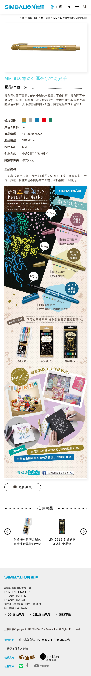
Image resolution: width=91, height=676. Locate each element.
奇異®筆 (45, 18)
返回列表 (25, 487)
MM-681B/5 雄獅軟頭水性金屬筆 (62, 542)
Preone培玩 (62, 639)
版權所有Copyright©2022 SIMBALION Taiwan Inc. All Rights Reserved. (42, 629)
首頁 (21, 18)
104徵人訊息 (16, 614)
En (67, 7)
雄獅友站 (9, 657)
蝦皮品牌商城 (27, 639)
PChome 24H (45, 639)
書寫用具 (32, 18)
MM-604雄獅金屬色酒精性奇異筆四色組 (27, 542)
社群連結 (9, 666)
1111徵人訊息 (41, 614)
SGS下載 (65, 614)
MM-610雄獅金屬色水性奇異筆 (70, 18)
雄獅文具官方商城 (17, 648)
